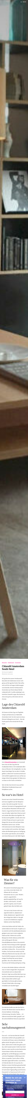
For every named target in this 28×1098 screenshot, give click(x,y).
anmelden (14, 1095)
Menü (24, 1)
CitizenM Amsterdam (11, 762)
